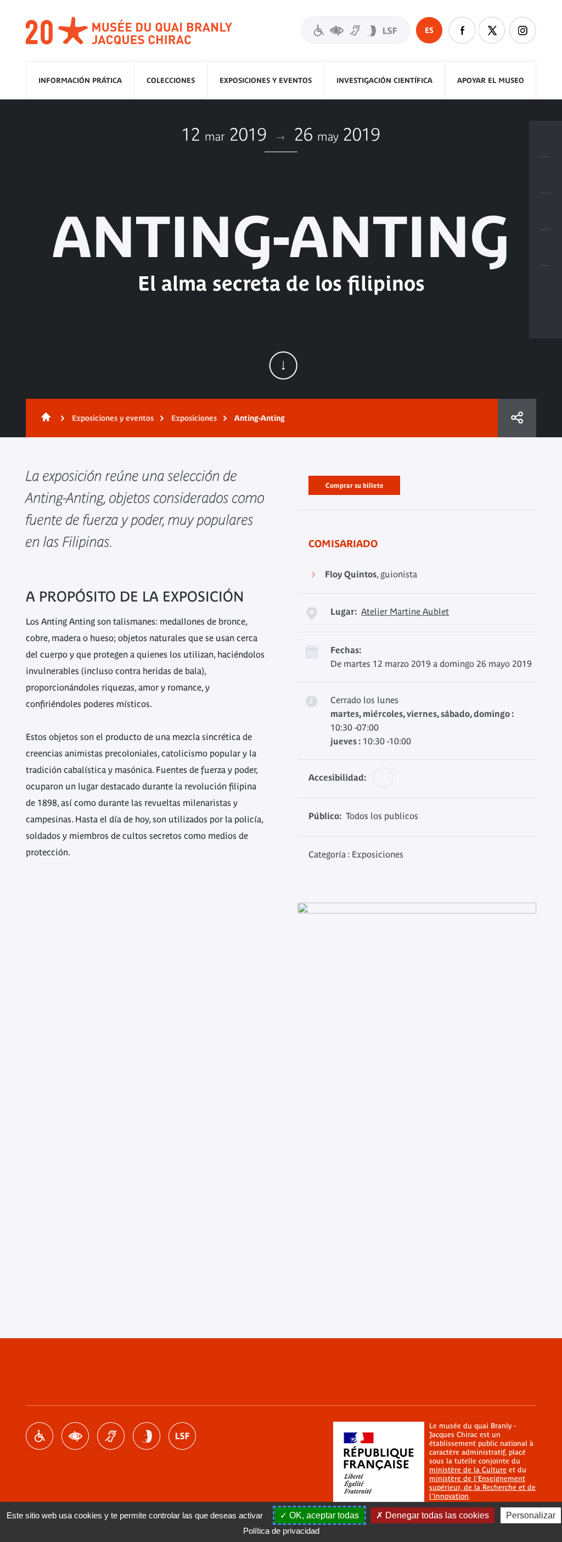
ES (429, 30)
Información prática (80, 80)
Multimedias (545, 248)
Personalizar (530, 1515)
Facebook (462, 30)
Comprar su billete (354, 483)
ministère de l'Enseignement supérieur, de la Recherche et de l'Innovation (482, 1487)
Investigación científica (384, 80)
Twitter (492, 30)
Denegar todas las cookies (436, 1515)
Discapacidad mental (146, 1436)
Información (545, 175)
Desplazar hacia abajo (283, 365)
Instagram (522, 30)
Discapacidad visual (75, 1436)
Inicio (43, 418)
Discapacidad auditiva (111, 1436)
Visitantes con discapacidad (355, 29)
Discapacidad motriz (39, 1436)
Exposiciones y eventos (266, 80)
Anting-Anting (259, 418)
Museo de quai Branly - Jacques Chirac (129, 31)
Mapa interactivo (545, 284)
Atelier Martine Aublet (405, 611)
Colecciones (171, 80)
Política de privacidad (281, 1530)
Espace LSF (182, 1436)
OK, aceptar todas (323, 1515)
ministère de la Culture (468, 1470)
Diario (545, 211)
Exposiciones (194, 418)
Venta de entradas (545, 139)
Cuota (517, 418)
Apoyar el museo (490, 80)
